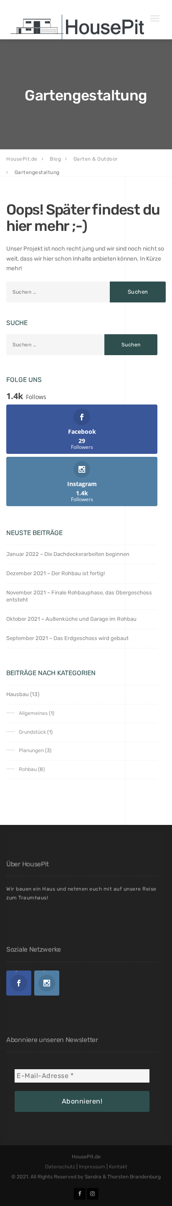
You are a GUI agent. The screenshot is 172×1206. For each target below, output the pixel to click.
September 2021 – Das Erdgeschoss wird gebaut (67, 638)
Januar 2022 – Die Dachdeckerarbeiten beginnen (67, 554)
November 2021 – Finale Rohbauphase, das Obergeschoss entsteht (79, 596)
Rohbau (28, 769)
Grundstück (32, 732)
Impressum (92, 1167)
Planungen (31, 750)
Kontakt (118, 1167)
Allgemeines (33, 713)
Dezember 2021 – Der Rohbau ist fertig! (55, 573)
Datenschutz (60, 1167)
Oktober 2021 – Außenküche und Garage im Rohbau (71, 619)
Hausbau (17, 694)
